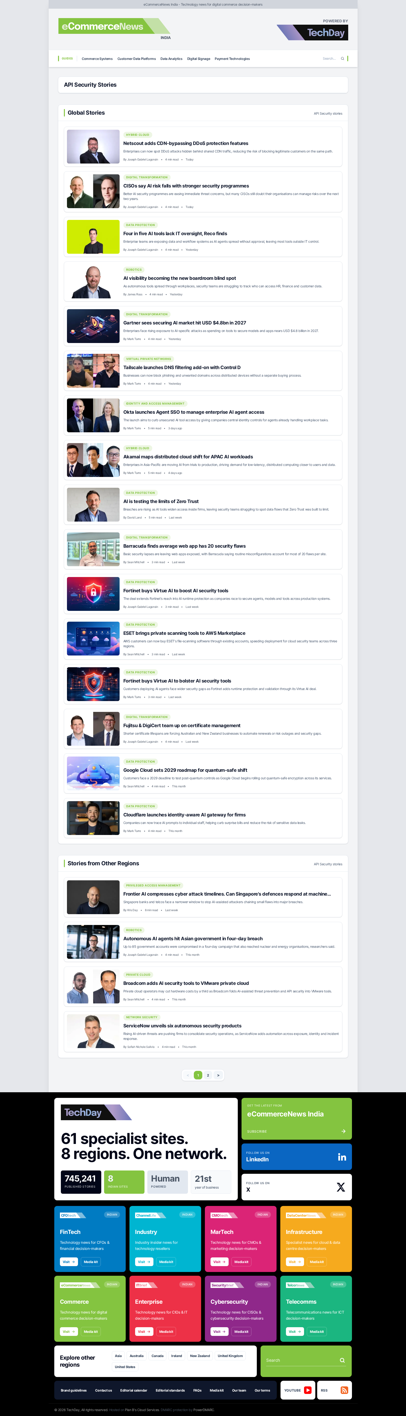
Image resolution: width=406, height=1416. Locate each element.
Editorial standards (170, 1390)
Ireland (176, 1356)
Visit (66, 1262)
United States (125, 1367)
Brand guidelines (74, 1390)
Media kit (91, 1262)
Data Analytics (171, 59)
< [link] (188, 1075)
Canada (158, 1356)
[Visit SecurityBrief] (231, 1285)
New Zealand (200, 1356)
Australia (137, 1356)
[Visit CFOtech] (80, 1215)
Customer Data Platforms (136, 59)
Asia (118, 1356)
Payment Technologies (232, 59)
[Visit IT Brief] (155, 1285)
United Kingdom (230, 1356)
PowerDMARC (203, 1410)
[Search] (342, 58)
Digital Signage (198, 59)
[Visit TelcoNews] (306, 1285)
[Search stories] (342, 1360)
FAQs (197, 1390)
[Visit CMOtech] (231, 1215)
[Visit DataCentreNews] (306, 1215)
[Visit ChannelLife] (155, 1215)
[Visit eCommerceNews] (80, 1285)
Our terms (262, 1390)
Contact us (103, 1390)
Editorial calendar (133, 1390)
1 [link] (198, 1075)
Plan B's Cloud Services (142, 1410)
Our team (239, 1390)
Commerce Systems (97, 59)
